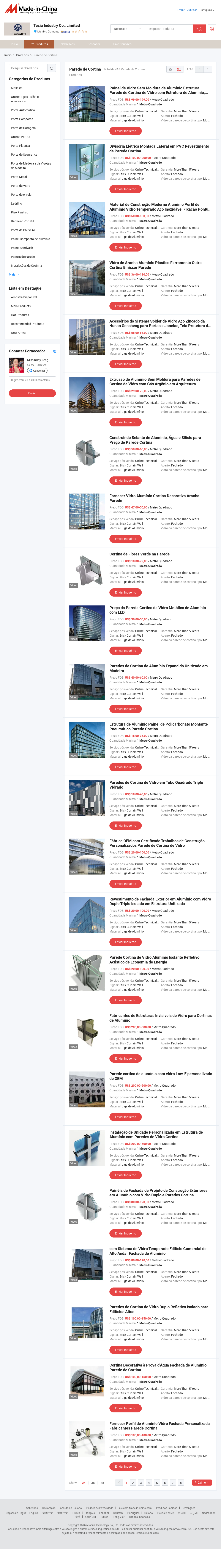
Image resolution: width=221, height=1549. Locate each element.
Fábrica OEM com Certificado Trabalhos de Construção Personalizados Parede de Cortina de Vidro (157, 843)
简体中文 (48, 1513)
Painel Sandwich (22, 248)
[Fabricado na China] (32, 8)
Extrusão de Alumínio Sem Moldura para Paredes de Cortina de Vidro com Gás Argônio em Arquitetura (154, 381)
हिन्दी (78, 1516)
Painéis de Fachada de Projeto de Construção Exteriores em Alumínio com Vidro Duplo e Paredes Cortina (158, 1192)
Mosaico (16, 88)
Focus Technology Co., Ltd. (103, 1525)
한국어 (182, 1513)
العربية (193, 1513)
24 (83, 1482)
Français (90, 1513)
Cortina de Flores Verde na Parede (139, 554)
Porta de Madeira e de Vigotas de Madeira (31, 165)
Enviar (32, 393)
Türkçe (104, 1516)
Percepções (188, 1508)
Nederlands (208, 1513)
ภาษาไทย (90, 1516)
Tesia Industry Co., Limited (56, 25)
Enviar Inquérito (125, 131)
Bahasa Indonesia (139, 1516)
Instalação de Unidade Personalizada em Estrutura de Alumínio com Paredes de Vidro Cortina (156, 1134)
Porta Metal (19, 177)
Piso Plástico (19, 212)
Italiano (148, 1513)
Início (14, 44)
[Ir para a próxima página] (208, 69)
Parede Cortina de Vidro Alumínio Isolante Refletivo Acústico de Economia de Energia (154, 959)
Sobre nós (32, 1508)
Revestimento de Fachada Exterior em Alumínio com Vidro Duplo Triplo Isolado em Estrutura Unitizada (160, 901)
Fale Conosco (122, 44)
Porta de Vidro (20, 186)
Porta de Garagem (23, 128)
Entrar (181, 9)
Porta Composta (22, 119)
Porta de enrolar (22, 194)
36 (93, 1483)
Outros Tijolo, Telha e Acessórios (25, 99)
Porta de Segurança (24, 154)
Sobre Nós (68, 44)
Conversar (39, 370)
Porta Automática (23, 110)
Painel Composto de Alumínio (30, 239)
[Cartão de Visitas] (54, 351)
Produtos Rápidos (166, 1508)
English (33, 1513)
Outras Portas (20, 137)
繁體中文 (62, 1513)
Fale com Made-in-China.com (135, 1508)
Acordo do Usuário (71, 1508)
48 (102, 1483)
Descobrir (94, 44)
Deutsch (118, 1513)
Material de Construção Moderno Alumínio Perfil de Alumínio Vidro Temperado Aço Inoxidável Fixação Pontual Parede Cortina (160, 209)
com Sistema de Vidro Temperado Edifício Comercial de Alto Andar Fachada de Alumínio (158, 1251)
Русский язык (165, 1513)
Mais (12, 274)
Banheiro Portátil (22, 221)
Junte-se (192, 9)
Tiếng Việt (118, 1516)
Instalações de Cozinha (26, 265)
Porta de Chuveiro (23, 230)
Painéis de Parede (23, 257)
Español (104, 1513)
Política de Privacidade (99, 1508)
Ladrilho (16, 203)
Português (133, 1513)
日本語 (76, 1513)
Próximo (200, 1482)
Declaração (48, 1508)
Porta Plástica (20, 146)
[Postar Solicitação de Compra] (212, 28)
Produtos (41, 44)
